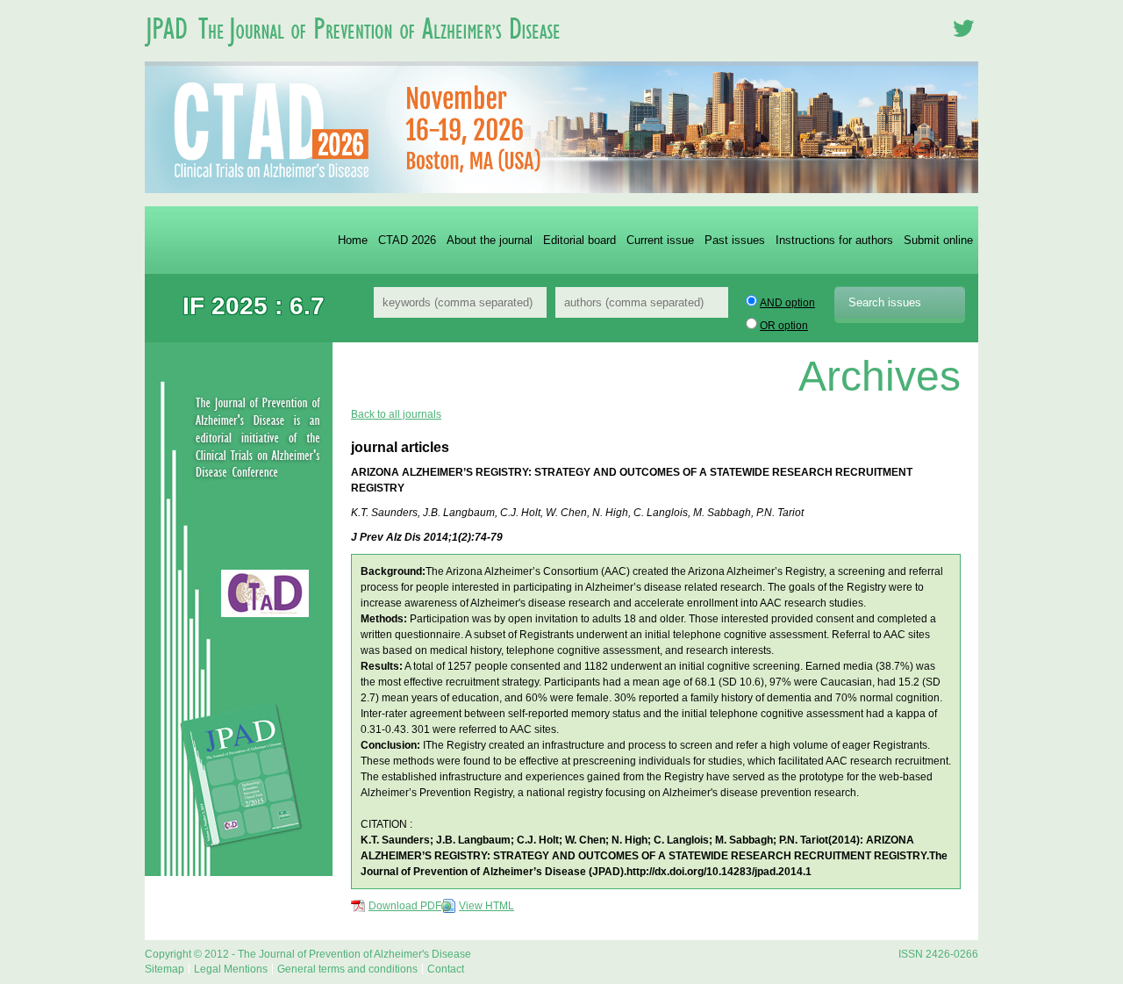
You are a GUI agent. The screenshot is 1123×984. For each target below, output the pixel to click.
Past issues (735, 240)
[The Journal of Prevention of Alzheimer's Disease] (360, 56)
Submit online (938, 240)
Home (353, 240)
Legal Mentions (231, 969)
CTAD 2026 (407, 240)
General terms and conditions (347, 969)
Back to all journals (396, 414)
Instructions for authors (834, 240)
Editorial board (579, 240)
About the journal (490, 240)
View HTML (486, 906)
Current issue (660, 240)
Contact (445, 969)
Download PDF (404, 906)
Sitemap (164, 969)
